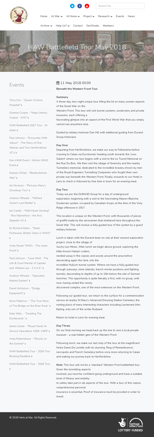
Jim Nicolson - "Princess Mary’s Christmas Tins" (27, 188)
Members (108, 25)
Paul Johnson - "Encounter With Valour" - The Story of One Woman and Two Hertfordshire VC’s (28, 145)
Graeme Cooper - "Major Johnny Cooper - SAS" (28, 115)
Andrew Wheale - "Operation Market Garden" (27, 278)
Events (120, 16)
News (131, 16)
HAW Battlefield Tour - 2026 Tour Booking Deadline (29, 354)
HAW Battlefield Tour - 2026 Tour (29, 364)
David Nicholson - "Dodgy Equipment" (24, 291)
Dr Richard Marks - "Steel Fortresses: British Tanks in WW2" (29, 230)
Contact (78, 25)
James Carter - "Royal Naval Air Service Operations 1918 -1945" (29, 328)
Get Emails (92, 25)
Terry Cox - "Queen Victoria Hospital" (25, 102)
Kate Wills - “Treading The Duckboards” (25, 316)
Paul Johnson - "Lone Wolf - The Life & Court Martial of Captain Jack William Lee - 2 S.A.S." (28, 263)
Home (43, 16)
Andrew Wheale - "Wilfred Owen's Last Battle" (25, 200)
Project (87, 16)
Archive (45, 25)
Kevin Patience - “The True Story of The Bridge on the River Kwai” (29, 303)
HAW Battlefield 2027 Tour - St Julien (28, 128)
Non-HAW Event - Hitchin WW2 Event (28, 163)
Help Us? (61, 25)
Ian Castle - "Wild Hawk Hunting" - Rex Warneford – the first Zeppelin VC (29, 215)
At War (55, 16)
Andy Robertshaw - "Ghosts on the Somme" (28, 341)
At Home (72, 16)
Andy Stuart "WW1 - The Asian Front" (28, 248)
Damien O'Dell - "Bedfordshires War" (28, 175)
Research (104, 16)
